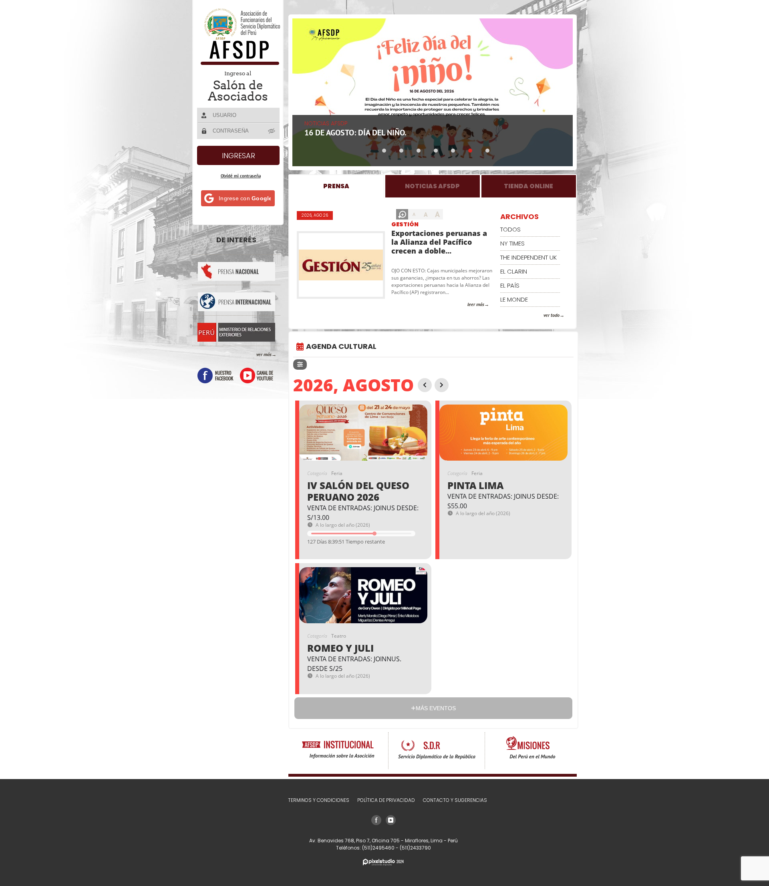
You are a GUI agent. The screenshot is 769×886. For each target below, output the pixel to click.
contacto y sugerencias (455, 800)
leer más (475, 304)
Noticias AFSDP (432, 186)
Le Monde (514, 299)
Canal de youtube (256, 375)
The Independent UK (528, 257)
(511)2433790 (415, 847)
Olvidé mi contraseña (241, 176)
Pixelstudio (383, 862)
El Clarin (513, 271)
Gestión (405, 224)
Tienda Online (528, 186)
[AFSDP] (238, 62)
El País (509, 285)
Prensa (336, 186)
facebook (215, 375)
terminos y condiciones (318, 800)
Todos (510, 229)
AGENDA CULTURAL (341, 346)
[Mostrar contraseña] (272, 131)
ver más (264, 354)
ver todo (552, 315)
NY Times (512, 243)
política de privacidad (386, 800)
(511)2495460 (379, 847)
